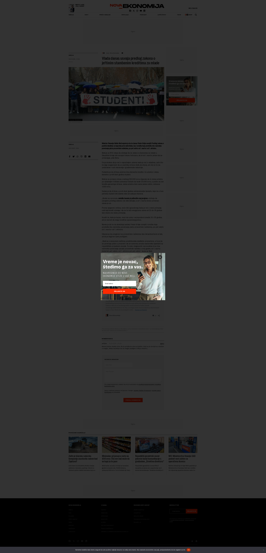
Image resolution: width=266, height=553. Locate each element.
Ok (189, 550)
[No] (263, 550)
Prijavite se (119, 291)
